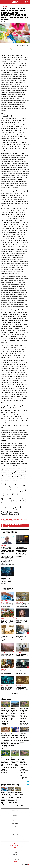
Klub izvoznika (15, 834)
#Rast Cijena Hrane (7, 521)
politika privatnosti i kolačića (15, 859)
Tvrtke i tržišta (15, 812)
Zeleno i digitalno (15, 823)
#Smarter (16, 519)
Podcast (15, 829)
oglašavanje (15, 854)
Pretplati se (15, 843)
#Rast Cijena (23, 519)
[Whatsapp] (25, 45)
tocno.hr (15, 861)
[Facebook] (15, 45)
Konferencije (15, 839)
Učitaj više (15, 693)
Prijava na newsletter (15, 845)
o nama (15, 850)
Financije (15, 815)
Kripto (15, 818)
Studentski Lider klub (15, 837)
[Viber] (28, 45)
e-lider (15, 847)
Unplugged (15, 826)
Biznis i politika (15, 810)
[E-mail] (23, 45)
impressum (15, 852)
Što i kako (15, 820)
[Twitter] (17, 45)
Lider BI (15, 831)
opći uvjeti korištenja (15, 856)
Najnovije (8, 588)
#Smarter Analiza (6, 519)
